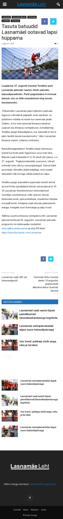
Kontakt (17, 509)
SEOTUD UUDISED (13, 302)
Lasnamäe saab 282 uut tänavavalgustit (14, 279)
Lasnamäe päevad (19, 17)
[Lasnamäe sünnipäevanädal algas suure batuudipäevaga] (10, 329)
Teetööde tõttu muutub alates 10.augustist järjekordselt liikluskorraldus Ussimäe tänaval (45, 284)
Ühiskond (15, 21)
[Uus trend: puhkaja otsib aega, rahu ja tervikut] (10, 345)
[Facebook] (30, 498)
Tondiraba (32, 17)
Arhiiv (43, 509)
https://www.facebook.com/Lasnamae (21, 232)
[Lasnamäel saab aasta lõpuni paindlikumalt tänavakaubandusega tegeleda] (10, 314)
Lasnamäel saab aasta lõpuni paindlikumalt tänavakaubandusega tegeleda (39, 399)
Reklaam (34, 509)
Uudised (6, 21)
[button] (58, 4)
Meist (25, 509)
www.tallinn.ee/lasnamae (15, 228)
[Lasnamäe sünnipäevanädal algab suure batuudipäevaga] (10, 385)
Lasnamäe (6, 17)
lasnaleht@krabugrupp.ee (43, 484)
